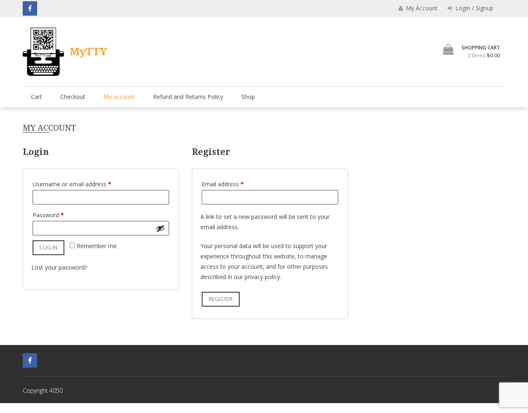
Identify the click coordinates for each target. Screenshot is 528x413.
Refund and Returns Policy (188, 97)
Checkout (72, 97)
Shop (248, 97)
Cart (36, 97)
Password (60, 215)
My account (119, 97)
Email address (234, 184)
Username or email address (83, 184)
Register (221, 299)
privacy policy (262, 277)
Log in (48, 247)
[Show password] (160, 228)
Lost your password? (59, 267)
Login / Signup (473, 8)
